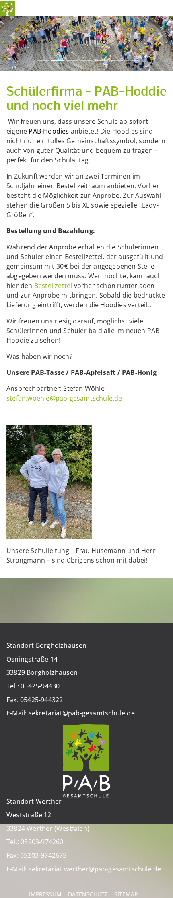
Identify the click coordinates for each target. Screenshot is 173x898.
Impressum (45, 894)
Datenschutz (88, 894)
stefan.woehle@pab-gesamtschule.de (64, 398)
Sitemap (126, 894)
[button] (13, 35)
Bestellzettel (54, 285)
